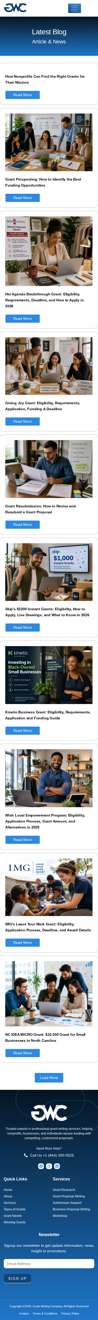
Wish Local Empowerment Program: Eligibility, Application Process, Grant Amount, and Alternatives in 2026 (45, 821)
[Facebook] (41, 1166)
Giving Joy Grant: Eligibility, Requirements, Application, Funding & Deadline (42, 406)
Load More (49, 1078)
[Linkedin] (57, 1166)
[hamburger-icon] (74, 8)
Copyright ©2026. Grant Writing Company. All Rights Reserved (49, 1306)
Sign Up (17, 1278)
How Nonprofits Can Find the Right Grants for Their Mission (45, 79)
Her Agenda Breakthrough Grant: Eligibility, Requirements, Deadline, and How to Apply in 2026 (44, 300)
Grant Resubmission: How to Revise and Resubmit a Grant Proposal (40, 509)
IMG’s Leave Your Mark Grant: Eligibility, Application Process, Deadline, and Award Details (48, 927)
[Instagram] (49, 1166)
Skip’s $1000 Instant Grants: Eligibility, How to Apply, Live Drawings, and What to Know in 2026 (47, 612)
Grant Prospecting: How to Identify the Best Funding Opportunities (43, 182)
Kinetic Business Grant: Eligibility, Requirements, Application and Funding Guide (48, 715)
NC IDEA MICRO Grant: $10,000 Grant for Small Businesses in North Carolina (45, 1037)
